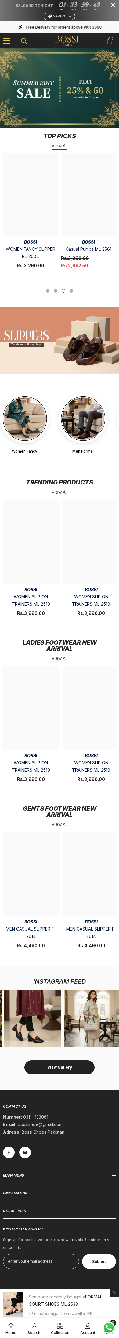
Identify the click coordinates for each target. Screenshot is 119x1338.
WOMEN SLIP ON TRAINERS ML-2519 (31, 600)
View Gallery (59, 1067)
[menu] (6, 40)
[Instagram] (25, 1152)
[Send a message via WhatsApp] (109, 1328)
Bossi (30, 242)
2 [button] (55, 291)
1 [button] (47, 291)
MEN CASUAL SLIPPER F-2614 (31, 932)
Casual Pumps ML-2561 (88, 249)
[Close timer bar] (112, 4)
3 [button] (63, 291)
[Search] (24, 41)
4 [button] (71, 291)
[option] (31, 214)
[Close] (114, 1293)
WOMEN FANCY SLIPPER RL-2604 (30, 252)
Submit (99, 1261)
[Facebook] (9, 1152)
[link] (34, 1328)
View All (59, 145)
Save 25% (62, 16)
